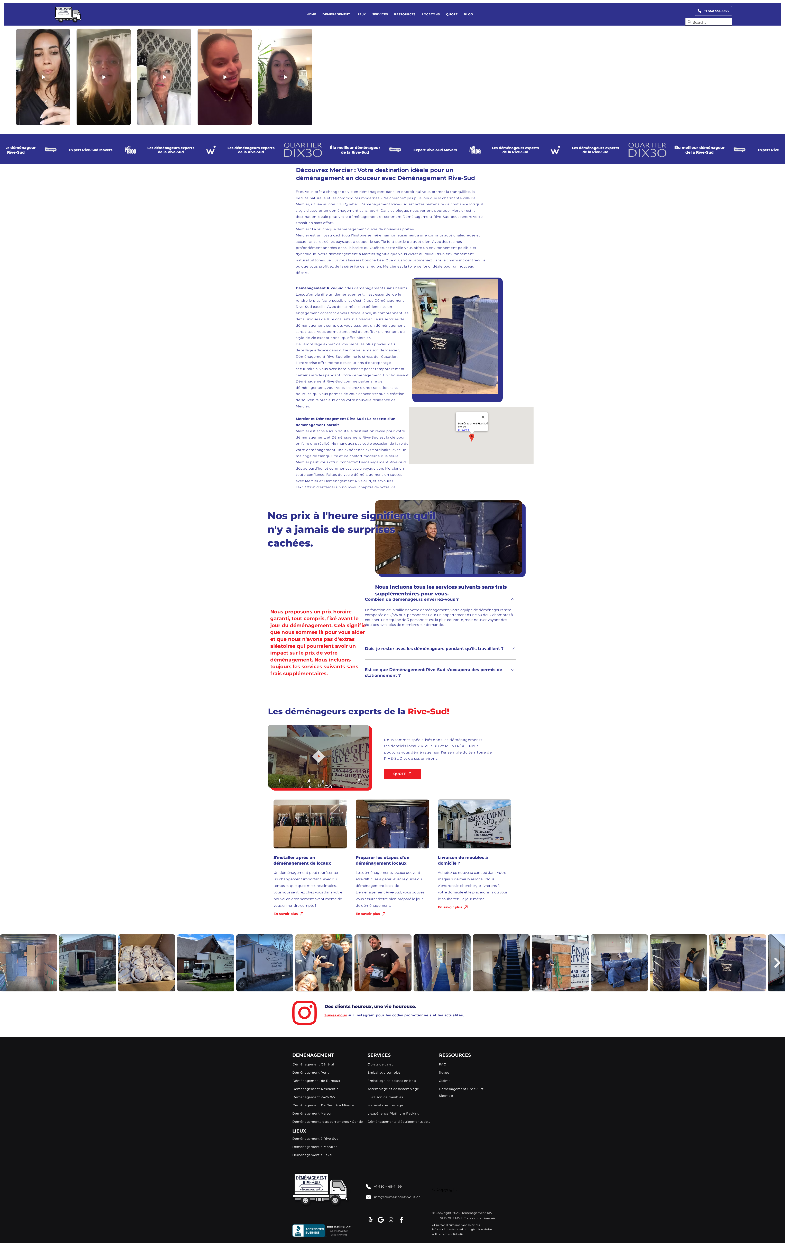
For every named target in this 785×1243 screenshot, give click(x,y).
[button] (336, 14)
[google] (381, 1220)
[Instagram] (391, 1220)
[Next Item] (777, 963)
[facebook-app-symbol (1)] (401, 1220)
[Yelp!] (371, 1220)
